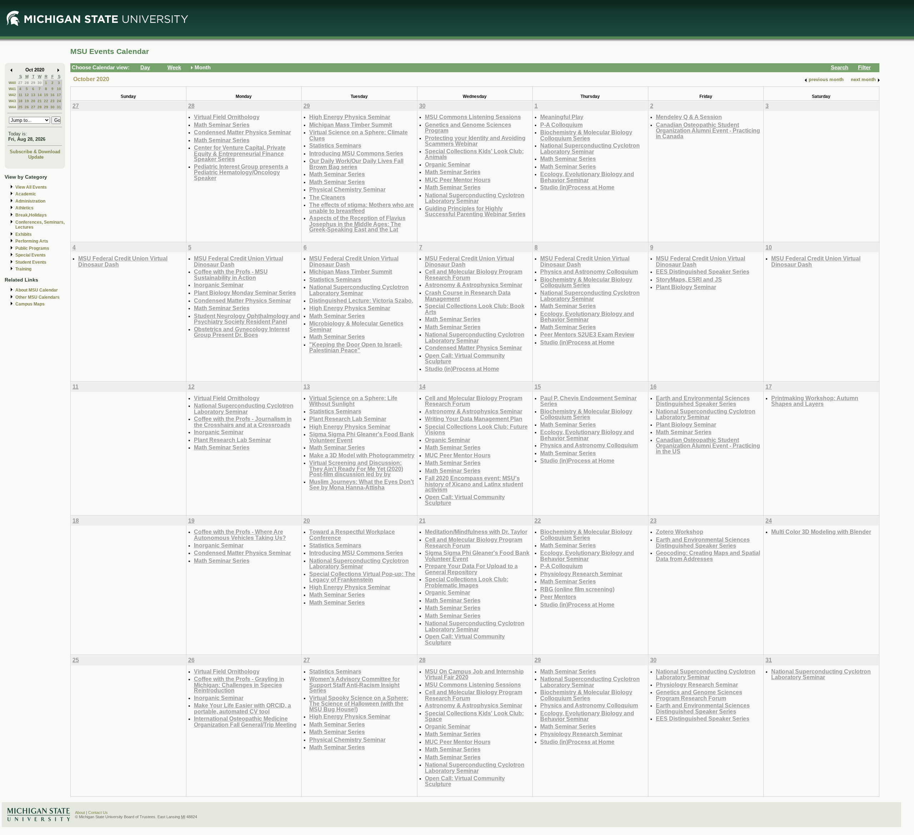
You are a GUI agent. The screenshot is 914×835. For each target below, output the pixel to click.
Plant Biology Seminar (686, 287)
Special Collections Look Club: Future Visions (476, 429)
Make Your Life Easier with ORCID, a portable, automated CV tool (242, 708)
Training (23, 269)
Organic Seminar (447, 164)
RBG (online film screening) (577, 589)
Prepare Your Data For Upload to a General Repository (471, 569)
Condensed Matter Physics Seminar (242, 132)
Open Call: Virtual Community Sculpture (465, 358)
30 (39, 83)
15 (46, 95)
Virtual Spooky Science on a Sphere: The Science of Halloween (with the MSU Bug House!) (358, 703)
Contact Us (98, 812)
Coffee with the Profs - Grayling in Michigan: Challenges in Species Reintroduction (239, 685)
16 (52, 95)
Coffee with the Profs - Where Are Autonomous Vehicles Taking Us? (240, 534)
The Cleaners (327, 197)
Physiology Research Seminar (581, 574)
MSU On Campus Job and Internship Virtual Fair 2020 (474, 674)
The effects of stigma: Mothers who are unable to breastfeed (361, 208)
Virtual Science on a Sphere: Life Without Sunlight (353, 401)
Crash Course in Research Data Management (468, 295)
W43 (12, 101)
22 (46, 101)
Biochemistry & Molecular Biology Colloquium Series (586, 135)
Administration (30, 201)
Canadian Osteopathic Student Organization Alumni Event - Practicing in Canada (708, 130)
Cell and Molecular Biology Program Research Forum (473, 274)
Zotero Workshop (679, 531)
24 (59, 101)
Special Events (30, 255)
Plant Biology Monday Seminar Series (245, 292)
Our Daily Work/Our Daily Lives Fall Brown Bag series (356, 164)
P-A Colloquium (561, 124)
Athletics (24, 207)
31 (59, 107)
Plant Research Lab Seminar (232, 440)
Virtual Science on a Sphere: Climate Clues (358, 135)
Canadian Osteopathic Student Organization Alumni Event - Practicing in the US (708, 445)
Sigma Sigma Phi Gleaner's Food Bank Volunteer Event (361, 437)
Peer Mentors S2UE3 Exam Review (587, 334)
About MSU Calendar (36, 290)
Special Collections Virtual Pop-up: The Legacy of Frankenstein (362, 577)
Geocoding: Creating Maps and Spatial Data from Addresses (708, 556)
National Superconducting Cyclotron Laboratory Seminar (474, 198)
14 (39, 95)
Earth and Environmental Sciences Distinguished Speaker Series (703, 401)
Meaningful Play (561, 117)
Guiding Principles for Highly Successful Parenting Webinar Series (475, 211)
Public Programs (32, 248)
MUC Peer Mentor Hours (458, 180)
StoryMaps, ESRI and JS (689, 279)
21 (39, 101)
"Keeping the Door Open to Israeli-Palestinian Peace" (355, 347)
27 (20, 83)
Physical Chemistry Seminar (347, 189)
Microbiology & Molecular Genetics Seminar (356, 326)
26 (27, 107)
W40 (12, 83)
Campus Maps (30, 304)
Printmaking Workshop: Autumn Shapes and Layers (814, 401)
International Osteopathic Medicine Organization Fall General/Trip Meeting (245, 721)
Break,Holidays (31, 215)
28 (27, 83)
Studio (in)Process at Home (577, 187)
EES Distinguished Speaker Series (702, 271)
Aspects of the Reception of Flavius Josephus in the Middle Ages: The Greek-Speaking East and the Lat (357, 224)
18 (20, 101)
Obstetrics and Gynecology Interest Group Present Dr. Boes (242, 332)
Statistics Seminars (335, 145)
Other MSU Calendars (37, 297)
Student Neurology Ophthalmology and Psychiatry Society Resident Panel (247, 319)
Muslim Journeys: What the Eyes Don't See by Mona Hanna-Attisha (361, 484)
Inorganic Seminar (218, 285)
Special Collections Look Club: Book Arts (474, 309)
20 (33, 101)
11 (20, 95)
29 (33, 83)
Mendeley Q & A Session (689, 117)
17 (59, 95)
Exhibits (23, 234)
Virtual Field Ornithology (227, 117)
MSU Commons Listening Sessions (473, 117)
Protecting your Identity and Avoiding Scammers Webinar (475, 141)
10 (59, 89)
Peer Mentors (558, 596)
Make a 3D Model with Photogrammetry (362, 455)
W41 (12, 89)
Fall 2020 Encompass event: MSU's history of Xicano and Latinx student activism (474, 484)
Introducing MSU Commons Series (356, 153)
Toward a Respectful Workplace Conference (352, 534)
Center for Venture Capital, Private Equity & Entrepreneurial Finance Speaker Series (240, 153)
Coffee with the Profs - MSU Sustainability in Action (231, 274)
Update (36, 157)
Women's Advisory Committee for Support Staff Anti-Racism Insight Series (354, 685)
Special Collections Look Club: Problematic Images (466, 582)
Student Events (30, 262)
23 (52, 101)
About (80, 812)
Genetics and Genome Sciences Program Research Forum (699, 695)
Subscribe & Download (35, 151)
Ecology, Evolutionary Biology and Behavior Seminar (587, 177)
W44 (12, 107)
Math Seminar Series (222, 124)
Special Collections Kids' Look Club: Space (474, 716)
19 (27, 101)
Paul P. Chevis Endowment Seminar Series (588, 401)
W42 (12, 95)
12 (27, 95)
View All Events (31, 187)
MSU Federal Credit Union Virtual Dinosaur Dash (122, 261)
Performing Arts (31, 241)
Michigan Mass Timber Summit (350, 124)
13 (33, 95)
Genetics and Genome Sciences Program (468, 127)
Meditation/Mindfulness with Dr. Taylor (476, 531)
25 (20, 107)
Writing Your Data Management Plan (473, 419)
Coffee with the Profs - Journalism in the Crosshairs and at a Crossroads (243, 422)
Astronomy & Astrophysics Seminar (473, 285)
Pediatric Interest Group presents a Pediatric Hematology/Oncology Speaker (241, 172)
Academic (25, 194)
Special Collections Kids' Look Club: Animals (474, 154)
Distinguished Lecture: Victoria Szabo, (361, 300)
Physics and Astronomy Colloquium (589, 271)
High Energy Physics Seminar (349, 117)
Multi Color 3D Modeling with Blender (821, 531)
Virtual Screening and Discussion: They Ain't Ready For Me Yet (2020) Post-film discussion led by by (356, 468)
